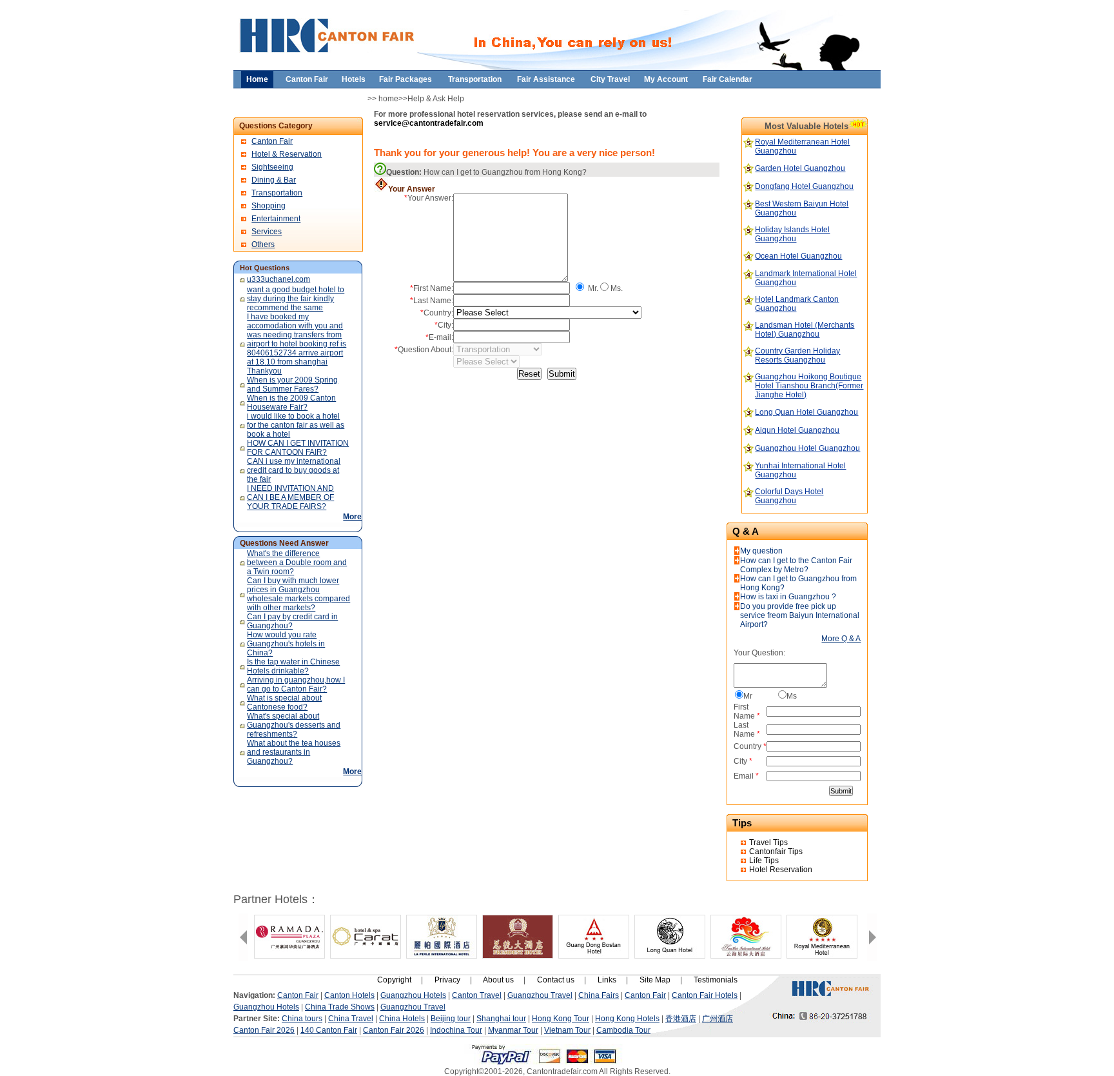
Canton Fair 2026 (264, 1030)
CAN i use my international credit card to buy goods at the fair (293, 470)
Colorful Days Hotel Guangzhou (789, 496)
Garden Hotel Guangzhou (800, 168)
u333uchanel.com (278, 279)
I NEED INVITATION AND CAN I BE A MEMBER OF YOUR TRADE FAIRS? (290, 497)
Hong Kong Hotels (627, 1018)
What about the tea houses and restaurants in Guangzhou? (293, 752)
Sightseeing (272, 167)
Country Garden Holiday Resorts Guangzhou (797, 355)
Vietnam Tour (567, 1030)
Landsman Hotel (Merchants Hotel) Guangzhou (804, 330)
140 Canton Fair (328, 1030)
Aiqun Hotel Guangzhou (797, 430)
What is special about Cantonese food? (284, 702)
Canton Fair (272, 141)
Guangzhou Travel (539, 995)
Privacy (447, 979)
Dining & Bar (273, 179)
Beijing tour (451, 1018)
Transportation (276, 192)
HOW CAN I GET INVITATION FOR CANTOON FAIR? (298, 448)
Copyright (394, 979)
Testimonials (716, 979)
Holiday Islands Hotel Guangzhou (792, 234)
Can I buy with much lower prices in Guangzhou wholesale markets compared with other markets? (298, 594)
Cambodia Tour (623, 1030)
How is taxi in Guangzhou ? (788, 596)
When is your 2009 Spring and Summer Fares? (292, 384)
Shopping (268, 205)
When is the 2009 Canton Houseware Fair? (291, 403)
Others (263, 244)
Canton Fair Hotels (705, 995)
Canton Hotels (349, 995)
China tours (302, 1018)
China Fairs (598, 995)
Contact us (555, 979)
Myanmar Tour (513, 1030)
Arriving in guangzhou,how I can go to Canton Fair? (296, 684)
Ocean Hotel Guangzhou (798, 256)
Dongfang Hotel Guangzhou (804, 186)
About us (498, 979)
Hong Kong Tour (560, 1018)
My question (761, 550)
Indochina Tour (456, 1030)
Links (607, 979)
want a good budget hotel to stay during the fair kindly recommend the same (295, 298)
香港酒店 (680, 1018)
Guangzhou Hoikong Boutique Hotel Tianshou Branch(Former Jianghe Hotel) (809, 385)
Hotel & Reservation (286, 154)
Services (266, 231)
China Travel (350, 1018)
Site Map (655, 979)
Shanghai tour (501, 1018)
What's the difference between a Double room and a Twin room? (297, 562)
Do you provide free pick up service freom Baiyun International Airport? (799, 615)
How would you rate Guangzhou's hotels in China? (286, 643)
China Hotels (402, 1018)
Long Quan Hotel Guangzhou (806, 412)
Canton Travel (477, 995)
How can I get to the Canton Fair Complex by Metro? (796, 565)
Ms (792, 696)
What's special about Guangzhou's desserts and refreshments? (293, 725)
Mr (747, 696)
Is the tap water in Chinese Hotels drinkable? (293, 666)
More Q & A (841, 638)
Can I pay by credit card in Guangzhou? (292, 621)
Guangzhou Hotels (413, 995)
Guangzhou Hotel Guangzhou (807, 448)
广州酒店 (717, 1018)
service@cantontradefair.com (429, 123)
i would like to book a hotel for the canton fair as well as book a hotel (295, 425)
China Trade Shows (340, 1006)
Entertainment (275, 218)
